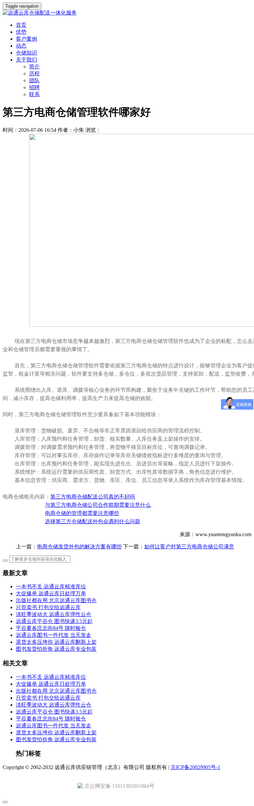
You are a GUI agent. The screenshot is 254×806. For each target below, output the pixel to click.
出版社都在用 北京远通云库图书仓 (56, 600)
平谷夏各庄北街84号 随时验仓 (51, 628)
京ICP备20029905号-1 (195, 767)
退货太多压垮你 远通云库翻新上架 (56, 642)
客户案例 (26, 39)
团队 (34, 80)
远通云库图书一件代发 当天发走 (53, 635)
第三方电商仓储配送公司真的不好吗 (92, 496)
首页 (21, 25)
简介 (34, 66)
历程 (34, 73)
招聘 (34, 87)
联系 (34, 94)
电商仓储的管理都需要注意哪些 (82, 513)
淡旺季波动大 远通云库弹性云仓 (53, 614)
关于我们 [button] (26, 59)
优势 (21, 32)
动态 (21, 46)
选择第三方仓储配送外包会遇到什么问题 (92, 521)
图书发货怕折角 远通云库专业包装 (56, 649)
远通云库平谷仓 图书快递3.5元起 (54, 621)
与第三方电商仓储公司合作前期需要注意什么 (98, 505)
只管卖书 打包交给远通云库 (48, 607)
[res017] (127, 13)
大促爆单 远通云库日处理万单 (51, 593)
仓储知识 (26, 52)
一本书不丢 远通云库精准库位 (51, 586)
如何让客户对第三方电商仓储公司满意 (189, 546)
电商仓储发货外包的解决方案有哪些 (79, 546)
